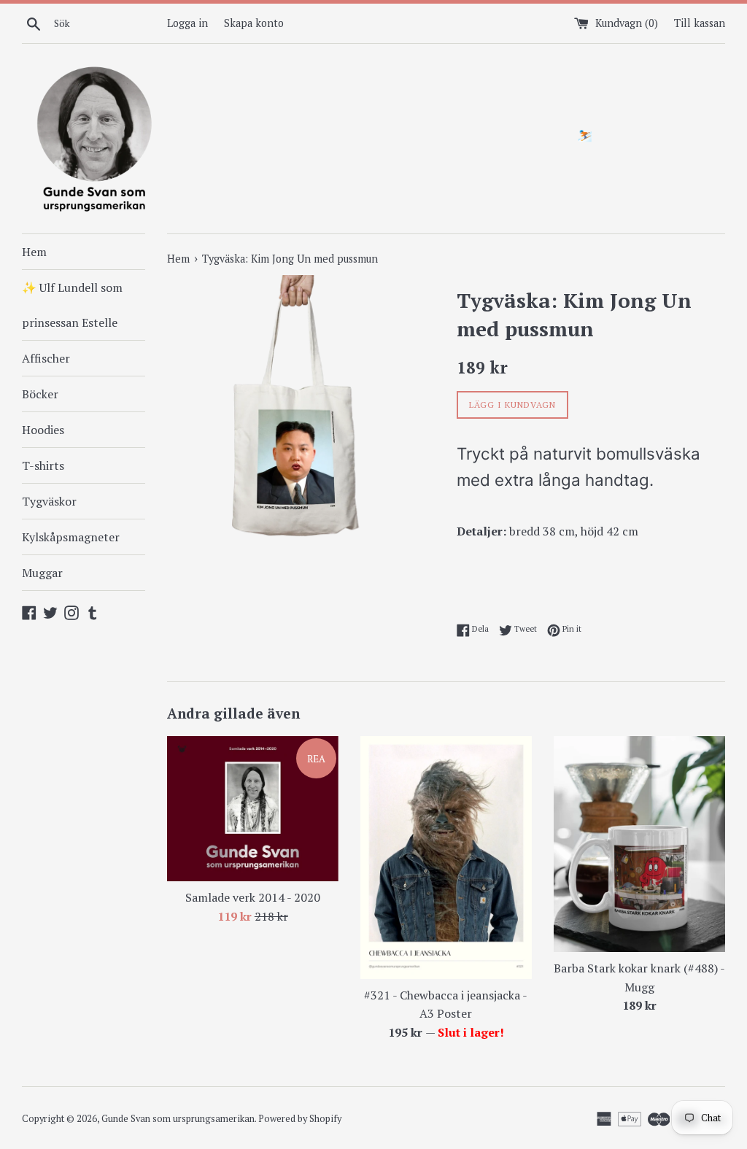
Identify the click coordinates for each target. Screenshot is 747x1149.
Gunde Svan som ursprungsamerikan (178, 1119)
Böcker (40, 394)
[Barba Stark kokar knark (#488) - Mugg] (639, 844)
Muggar (42, 573)
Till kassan (699, 23)
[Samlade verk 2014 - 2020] (252, 808)
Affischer (46, 358)
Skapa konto (254, 23)
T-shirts (43, 465)
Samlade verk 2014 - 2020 (252, 897)
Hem (34, 252)
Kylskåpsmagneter (71, 537)
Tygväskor (49, 501)
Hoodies (43, 430)
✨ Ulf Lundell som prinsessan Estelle (72, 304)
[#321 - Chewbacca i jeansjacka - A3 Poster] (446, 857)
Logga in (187, 23)
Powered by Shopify (299, 1119)
